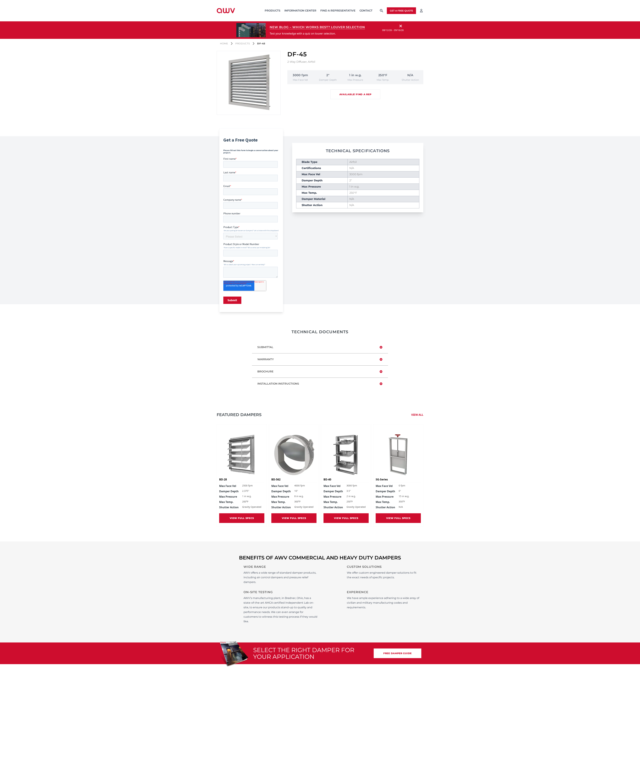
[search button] (382, 11)
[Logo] (226, 10)
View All (417, 415)
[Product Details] (241, 454)
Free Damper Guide (397, 653)
